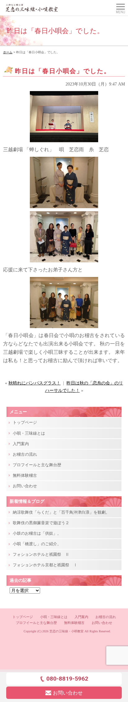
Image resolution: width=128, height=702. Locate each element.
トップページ (25, 422)
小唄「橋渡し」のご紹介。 (37, 544)
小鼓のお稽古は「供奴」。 (37, 533)
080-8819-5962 (67, 678)
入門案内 (21, 443)
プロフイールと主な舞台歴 (37, 465)
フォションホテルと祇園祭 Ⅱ (41, 554)
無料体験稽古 (25, 475)
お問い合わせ (25, 486)
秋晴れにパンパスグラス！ (34, 383)
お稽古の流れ (25, 454)
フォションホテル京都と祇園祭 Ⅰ (45, 565)
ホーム (7, 52)
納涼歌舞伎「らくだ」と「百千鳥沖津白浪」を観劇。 (61, 512)
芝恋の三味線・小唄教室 (66, 631)
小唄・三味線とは (29, 433)
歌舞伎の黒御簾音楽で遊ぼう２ (41, 522)
